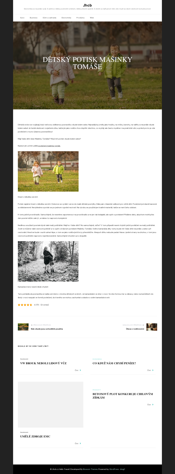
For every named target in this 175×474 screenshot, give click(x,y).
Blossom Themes (90, 469)
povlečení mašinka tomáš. (49, 146)
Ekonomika (66, 18)
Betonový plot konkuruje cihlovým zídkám (123, 396)
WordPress (114, 469)
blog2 (122, 469)
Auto (22, 18)
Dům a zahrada (49, 18)
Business (34, 18)
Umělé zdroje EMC (35, 436)
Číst (76, 370)
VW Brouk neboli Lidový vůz (43, 363)
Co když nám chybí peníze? (114, 363)
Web (92, 18)
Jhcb (87, 5)
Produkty (81, 18)
